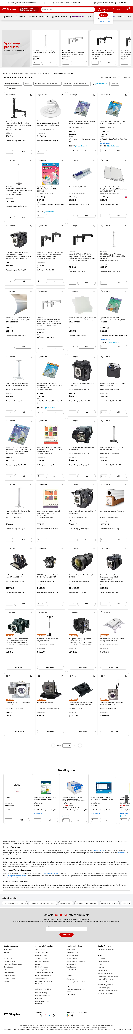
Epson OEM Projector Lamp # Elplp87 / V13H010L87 (82, 448)
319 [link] (42, 803)
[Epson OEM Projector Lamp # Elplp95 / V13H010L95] (82, 498)
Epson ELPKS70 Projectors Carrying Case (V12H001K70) (112, 384)
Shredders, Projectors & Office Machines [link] (22, 73)
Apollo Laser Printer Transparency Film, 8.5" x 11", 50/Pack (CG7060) (82, 122)
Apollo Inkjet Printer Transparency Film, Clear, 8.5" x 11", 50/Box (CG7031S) (48, 189)
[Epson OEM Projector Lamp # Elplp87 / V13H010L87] (82, 434)
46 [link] (108, 131)
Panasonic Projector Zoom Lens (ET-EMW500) (81, 576)
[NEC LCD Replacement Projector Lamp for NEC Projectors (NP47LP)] (51, 562)
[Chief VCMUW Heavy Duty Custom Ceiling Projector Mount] (114, 626)
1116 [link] (128, 803)
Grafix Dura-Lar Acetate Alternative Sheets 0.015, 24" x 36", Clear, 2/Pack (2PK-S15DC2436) (19, 320)
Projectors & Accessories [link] (44, 73)
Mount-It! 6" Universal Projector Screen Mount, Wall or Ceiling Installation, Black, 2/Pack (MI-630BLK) (50, 254)
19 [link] (108, 328)
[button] (92, 9)
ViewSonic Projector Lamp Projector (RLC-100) (18, 704)
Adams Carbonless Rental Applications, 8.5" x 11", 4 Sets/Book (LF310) (45, 798)
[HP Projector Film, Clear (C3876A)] (114, 498)
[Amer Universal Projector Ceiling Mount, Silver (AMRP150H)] (114, 434)
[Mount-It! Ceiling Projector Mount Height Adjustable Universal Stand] (19, 370)
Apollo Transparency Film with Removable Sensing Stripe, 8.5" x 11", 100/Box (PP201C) (50, 385)
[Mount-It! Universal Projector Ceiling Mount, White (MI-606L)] (19, 498)
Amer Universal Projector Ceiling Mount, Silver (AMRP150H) (111, 448)
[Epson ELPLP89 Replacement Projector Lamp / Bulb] (82, 370)
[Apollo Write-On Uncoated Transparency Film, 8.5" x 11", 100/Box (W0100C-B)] (114, 305)
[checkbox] (100, 83)
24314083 (8, 797)
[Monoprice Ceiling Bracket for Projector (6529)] (51, 626)
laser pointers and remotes (17, 876)
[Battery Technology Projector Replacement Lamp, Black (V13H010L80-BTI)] (114, 562)
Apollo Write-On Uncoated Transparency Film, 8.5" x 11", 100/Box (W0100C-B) (113, 320)
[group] (17, 798)
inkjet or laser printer (51, 874)
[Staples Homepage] (9, 9)
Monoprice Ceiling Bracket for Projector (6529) (47, 640)
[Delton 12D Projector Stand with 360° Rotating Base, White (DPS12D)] (51, 108)
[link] (22, 3)
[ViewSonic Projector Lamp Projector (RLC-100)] (19, 690)
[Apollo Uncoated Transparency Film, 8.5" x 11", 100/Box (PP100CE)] (114, 108)
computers (121, 853)
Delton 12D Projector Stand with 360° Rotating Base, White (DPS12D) (50, 124)
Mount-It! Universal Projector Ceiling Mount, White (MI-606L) (18, 512)
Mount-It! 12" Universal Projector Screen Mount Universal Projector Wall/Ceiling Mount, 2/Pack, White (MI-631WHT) (74, 52)
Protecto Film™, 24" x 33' (77, 187)
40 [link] (76, 131)
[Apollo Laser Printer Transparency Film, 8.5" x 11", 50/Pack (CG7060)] (82, 108)
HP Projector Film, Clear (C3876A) (112, 511)
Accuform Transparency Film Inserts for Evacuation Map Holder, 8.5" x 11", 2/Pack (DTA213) (82, 320)
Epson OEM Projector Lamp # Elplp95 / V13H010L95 (82, 512)
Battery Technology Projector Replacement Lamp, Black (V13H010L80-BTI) (110, 577)
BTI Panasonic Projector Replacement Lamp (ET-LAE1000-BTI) (18, 576)
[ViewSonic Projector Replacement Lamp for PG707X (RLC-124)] (114, 690)
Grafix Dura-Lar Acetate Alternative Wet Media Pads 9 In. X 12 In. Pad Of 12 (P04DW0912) (49, 449)
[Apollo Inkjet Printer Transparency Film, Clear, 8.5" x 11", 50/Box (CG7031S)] (51, 174)
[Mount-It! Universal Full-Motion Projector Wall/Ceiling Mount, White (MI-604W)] (45, 41)
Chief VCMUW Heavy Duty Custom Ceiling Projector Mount (112, 640)
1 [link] (107, 197)
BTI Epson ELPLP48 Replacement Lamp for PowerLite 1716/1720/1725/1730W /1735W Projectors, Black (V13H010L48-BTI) (81, 641)
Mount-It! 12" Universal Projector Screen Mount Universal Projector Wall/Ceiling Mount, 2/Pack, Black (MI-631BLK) (103, 52)
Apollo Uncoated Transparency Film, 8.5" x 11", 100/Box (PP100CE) (112, 122)
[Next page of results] (80, 745)
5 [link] (44, 393)
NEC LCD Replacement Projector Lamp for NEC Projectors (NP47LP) (50, 576)
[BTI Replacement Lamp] (51, 690)
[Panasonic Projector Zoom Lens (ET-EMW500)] (82, 562)
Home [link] (5, 73)
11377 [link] (71, 803)
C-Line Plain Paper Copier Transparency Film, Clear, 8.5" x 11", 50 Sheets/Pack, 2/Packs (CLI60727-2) (113, 189)
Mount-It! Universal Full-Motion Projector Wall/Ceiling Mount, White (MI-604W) (45, 51)
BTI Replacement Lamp (45, 703)
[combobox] (68, 9)
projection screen (99, 851)
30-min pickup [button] (105, 143)
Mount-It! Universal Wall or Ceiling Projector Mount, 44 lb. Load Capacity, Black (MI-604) (19, 125)
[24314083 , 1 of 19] (17, 787)
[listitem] (46, 48)
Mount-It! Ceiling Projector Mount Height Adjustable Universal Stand (17, 384)
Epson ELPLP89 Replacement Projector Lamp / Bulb (82, 384)
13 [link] (99, 803)
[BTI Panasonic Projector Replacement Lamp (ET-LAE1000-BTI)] (19, 562)
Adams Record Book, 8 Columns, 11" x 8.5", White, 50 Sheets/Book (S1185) (102, 798)
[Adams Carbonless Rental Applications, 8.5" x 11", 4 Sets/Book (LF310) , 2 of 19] (46, 787)
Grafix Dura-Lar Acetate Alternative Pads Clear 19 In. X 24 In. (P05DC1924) (49, 513)
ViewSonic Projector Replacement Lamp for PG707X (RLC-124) (112, 704)
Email (49, 926)
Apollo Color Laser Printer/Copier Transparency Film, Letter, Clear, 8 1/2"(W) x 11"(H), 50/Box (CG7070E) (19, 449)
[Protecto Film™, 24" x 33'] (82, 174)
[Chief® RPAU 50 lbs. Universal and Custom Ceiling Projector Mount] (82, 690)
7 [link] (44, 197)
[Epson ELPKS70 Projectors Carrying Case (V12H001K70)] (114, 370)
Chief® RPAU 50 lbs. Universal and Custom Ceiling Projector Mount (80, 704)
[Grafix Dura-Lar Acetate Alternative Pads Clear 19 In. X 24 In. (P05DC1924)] (51, 498)
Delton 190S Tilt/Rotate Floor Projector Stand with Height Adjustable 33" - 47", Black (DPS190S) (19, 191)
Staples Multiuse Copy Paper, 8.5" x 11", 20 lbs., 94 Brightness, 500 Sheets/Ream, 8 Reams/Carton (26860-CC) (74, 799)
